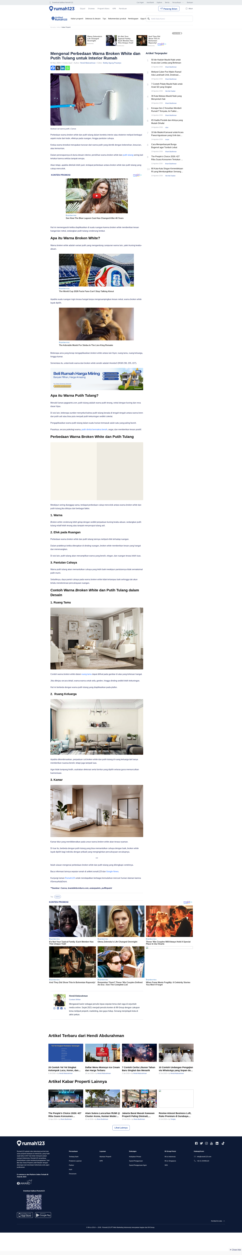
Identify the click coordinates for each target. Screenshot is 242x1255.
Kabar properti (77, 18)
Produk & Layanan (75, 1161)
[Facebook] (53, 68)
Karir (70, 1169)
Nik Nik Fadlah (170, 91)
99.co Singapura (170, 1161)
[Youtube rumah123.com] (211, 1143)
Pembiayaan (133, 18)
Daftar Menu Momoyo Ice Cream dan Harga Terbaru (102, 1069)
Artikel (58, 27)
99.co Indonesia (170, 1157)
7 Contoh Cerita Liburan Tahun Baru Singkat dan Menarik (138, 1069)
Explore (159, 2)
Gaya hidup (145, 18)
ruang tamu (87, 674)
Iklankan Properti (105, 1157)
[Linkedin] (62, 68)
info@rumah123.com (204, 1157)
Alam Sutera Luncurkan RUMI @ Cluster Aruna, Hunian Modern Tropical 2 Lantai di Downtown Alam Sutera (102, 1115)
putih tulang (128, 155)
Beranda (53, 27)
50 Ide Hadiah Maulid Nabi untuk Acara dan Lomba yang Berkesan (166, 61)
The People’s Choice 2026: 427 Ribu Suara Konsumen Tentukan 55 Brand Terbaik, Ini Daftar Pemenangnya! (167, 158)
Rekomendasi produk (117, 18)
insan (167, 139)
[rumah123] (31, 1143)
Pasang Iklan (170, 8)
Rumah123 (70, 878)
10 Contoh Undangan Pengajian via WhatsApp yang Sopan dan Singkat (176, 1069)
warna (57, 897)
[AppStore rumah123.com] (25, 1215)
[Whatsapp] (67, 68)
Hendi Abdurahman (88, 63)
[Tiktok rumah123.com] (223, 1143)
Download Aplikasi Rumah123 (62, 2)
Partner (71, 1165)
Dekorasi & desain (93, 18)
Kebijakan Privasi (135, 1157)
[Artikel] (59, 18)
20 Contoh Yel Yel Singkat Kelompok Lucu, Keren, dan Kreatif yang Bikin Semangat (63, 1069)
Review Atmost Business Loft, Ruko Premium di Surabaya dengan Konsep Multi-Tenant (175, 1115)
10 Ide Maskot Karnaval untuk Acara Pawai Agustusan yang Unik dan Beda (167, 134)
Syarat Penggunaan (136, 1161)
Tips (104, 18)
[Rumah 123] (61, 8)
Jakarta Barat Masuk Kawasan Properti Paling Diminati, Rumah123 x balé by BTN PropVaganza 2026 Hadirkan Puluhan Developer (138, 1115)
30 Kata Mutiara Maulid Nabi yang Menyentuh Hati (166, 97)
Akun (191, 8)
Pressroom (72, 1174)
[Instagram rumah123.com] (206, 1143)
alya (166, 127)
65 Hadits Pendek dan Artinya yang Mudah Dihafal (167, 121)
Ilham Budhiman (171, 67)
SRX (166, 1165)
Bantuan (190, 2)
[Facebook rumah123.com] (196, 1143)
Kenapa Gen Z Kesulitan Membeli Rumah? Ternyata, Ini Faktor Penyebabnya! (166, 110)
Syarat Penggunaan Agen (138, 1165)
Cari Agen (140, 2)
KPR (101, 1161)
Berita (167, 2)
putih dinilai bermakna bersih (94, 429)
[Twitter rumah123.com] (201, 1143)
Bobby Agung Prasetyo (112, 63)
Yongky (173, 1119)
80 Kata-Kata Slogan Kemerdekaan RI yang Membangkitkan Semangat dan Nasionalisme (167, 170)
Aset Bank (150, 2)
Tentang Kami (73, 1157)
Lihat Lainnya (121, 1128)
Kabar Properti (66, 27)
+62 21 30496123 (203, 1161)
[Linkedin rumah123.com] (217, 1143)
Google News (112, 871)
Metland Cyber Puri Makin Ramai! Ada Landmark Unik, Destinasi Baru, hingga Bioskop (166, 73)
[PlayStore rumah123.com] (43, 1216)
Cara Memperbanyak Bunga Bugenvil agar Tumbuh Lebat (164, 145)
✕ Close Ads (235, 1250)
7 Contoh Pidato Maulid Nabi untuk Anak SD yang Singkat (167, 85)
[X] (58, 68)
